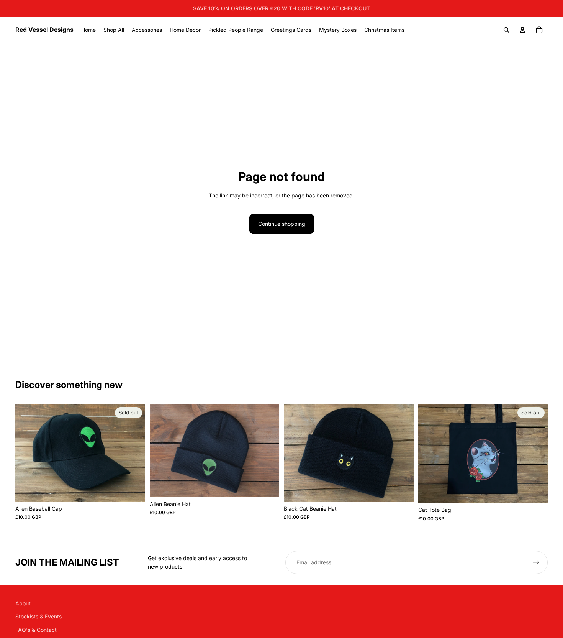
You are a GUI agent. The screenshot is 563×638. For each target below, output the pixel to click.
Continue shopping (281, 223)
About (23, 603)
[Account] (522, 29)
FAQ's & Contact (36, 629)
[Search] (506, 29)
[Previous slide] (26, 452)
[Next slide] (133, 452)
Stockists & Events (38, 616)
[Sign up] (536, 562)
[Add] (267, 485)
